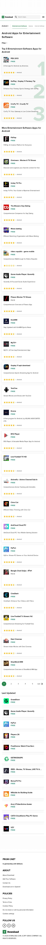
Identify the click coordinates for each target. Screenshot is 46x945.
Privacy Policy (7, 898)
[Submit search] (16, 17)
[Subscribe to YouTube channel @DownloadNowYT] (13, 925)
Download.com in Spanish (11, 887)
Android (4, 26)
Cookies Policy (8, 906)
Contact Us (6, 883)
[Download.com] (7, 17)
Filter (4, 43)
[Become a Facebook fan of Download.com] (4, 925)
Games (31, 26)
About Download (8, 875)
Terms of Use (7, 902)
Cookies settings (8, 914)
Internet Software (40, 26)
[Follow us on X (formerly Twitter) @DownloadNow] (9, 925)
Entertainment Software (19, 26)
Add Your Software (9, 879)
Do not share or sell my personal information (18, 910)
